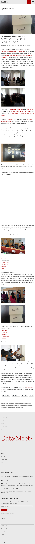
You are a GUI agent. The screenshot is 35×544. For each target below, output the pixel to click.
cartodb (18, 403)
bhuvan (12, 403)
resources (30, 109)
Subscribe (4, 509)
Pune (2, 429)
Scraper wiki (5, 262)
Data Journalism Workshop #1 (13, 41)
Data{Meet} (4, 2)
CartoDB (3, 258)
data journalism (27, 403)
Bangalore (4, 36)
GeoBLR (3, 534)
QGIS (2, 268)
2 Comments (28, 45)
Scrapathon (4, 531)
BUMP (4, 338)
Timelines (4, 332)
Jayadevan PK (20, 51)
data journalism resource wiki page (20, 111)
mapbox (19, 405)
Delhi (2, 420)
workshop (19, 407)
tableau (12, 407)
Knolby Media (10, 119)
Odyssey (4, 334)
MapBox (3, 266)
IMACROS (5, 264)
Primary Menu (33, 2)
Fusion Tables (5, 336)
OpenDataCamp (5, 528)
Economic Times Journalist (8, 51)
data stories (5, 405)
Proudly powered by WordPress (7, 542)
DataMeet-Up (4, 526)
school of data (27, 405)
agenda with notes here (16, 109)
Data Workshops (12, 36)
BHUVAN (4, 330)
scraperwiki (5, 407)
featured (13, 405)
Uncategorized (21, 36)
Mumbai (3, 423)
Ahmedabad (4, 426)
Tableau (3, 257)
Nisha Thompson (17, 45)
